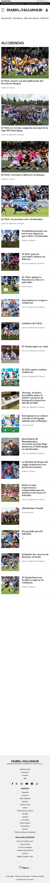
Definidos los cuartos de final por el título (35, 555)
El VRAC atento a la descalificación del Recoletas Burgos (22, 82)
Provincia (18, 18)
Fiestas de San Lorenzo (25, 811)
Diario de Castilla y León (25, 841)
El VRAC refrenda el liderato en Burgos (22, 174)
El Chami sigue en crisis (35, 346)
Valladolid (6, 18)
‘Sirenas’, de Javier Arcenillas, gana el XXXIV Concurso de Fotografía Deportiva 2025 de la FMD (33, 397)
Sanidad (25, 814)
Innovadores (25, 826)
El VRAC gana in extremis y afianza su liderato (33, 257)
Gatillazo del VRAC (32, 323)
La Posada (25, 820)
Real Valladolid (31, 18)
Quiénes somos (25, 769)
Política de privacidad (22, 876)
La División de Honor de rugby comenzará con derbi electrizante (35, 465)
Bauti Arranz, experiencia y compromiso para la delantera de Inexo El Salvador (34, 490)
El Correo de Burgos (25, 847)
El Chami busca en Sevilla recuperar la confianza (32, 580)
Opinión (25, 829)
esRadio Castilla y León (25, 856)
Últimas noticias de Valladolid (25, 832)
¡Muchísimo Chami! (32, 508)
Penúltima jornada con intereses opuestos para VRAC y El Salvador (35, 234)
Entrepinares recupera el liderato (34, 301)
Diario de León (25, 844)
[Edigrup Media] (25, 867)
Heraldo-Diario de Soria (25, 850)
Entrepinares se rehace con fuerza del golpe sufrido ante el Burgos (35, 418)
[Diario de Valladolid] (24, 10)
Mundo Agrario (25, 823)
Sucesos (25, 817)
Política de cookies (37, 876)
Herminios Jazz (44, 3)
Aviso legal (10, 876)
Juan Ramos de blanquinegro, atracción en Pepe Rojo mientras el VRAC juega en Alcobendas (35, 444)
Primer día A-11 (31, 3)
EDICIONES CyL (41, 1)
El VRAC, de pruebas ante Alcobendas (22, 219)
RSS (25, 778)
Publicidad (25, 772)
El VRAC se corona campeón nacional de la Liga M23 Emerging (24, 129)
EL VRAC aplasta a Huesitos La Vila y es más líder (33, 280)
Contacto (25, 775)
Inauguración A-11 (17, 3)
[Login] (47, 10)
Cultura (25, 808)
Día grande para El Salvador (32, 532)
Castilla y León (25, 805)
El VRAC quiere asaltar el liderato (34, 371)
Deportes (25, 801)
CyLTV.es (25, 853)
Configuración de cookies (25, 879)
